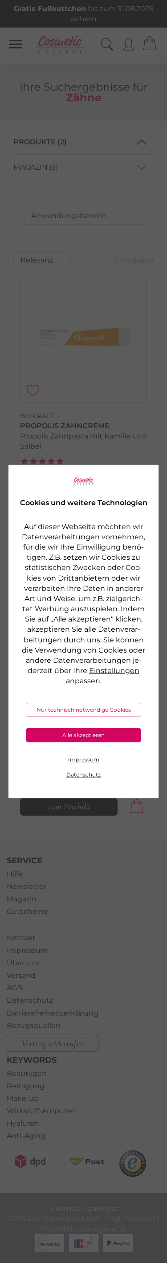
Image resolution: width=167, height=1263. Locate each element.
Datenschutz (83, 774)
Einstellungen (114, 670)
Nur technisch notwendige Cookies (84, 709)
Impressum (83, 759)
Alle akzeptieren (83, 735)
